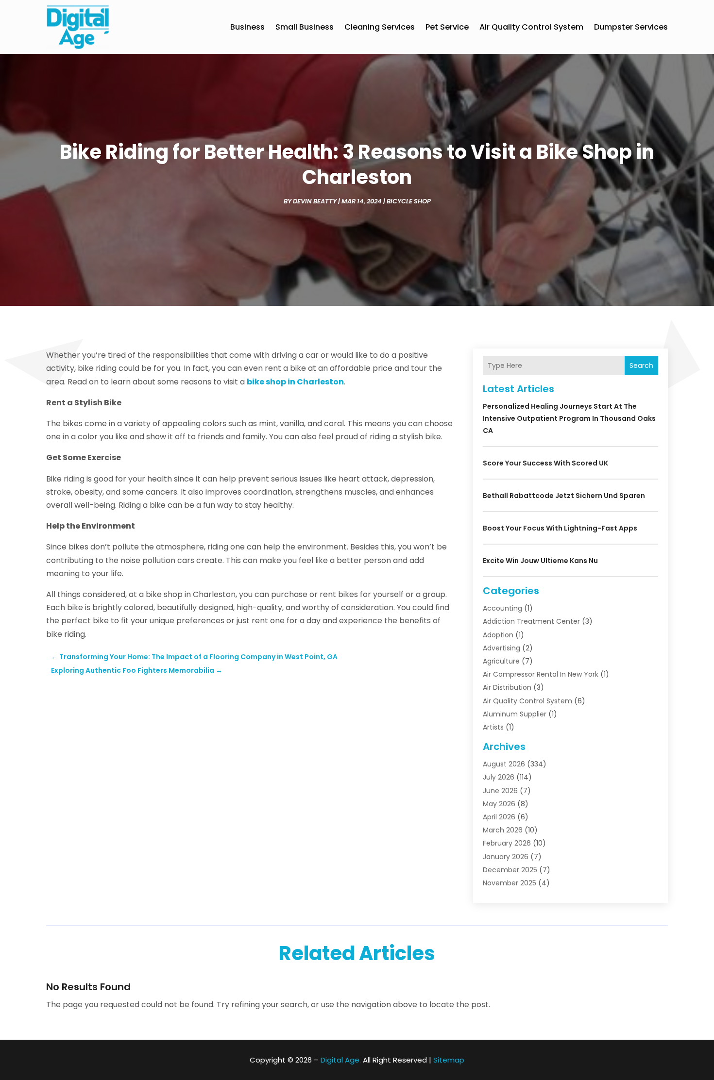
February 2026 (507, 843)
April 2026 (499, 817)
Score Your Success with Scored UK (545, 463)
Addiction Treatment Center (531, 621)
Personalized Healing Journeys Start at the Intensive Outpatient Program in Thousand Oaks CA (569, 418)
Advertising (501, 648)
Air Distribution (507, 687)
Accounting (502, 608)
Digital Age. (341, 1060)
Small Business (304, 27)
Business (247, 27)
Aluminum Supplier (514, 714)
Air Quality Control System (531, 27)
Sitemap (448, 1060)
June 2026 (500, 791)
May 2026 (499, 804)
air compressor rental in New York (540, 674)
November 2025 (509, 883)
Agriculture (501, 661)
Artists (493, 727)
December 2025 (510, 870)
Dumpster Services (631, 27)
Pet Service (447, 27)
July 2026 (498, 777)
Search (641, 365)
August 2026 (504, 764)
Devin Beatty (315, 201)
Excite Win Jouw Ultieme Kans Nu (540, 560)
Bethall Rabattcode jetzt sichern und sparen (564, 495)
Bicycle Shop (409, 201)
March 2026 (503, 830)
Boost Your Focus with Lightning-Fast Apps (560, 528)
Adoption (498, 635)
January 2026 (505, 857)
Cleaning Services (379, 27)
